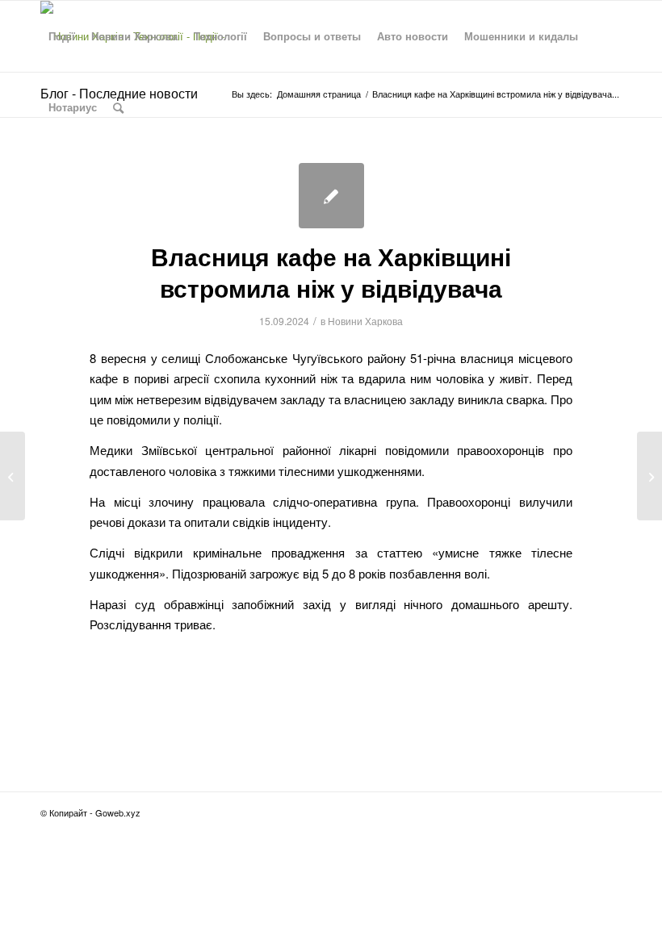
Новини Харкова (365, 321)
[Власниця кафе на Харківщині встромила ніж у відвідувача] (331, 195)
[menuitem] (61, 36)
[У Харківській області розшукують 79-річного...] (12, 476)
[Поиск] (118, 107)
